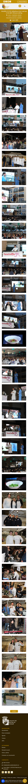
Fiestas (9, 15)
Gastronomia (14, 15)
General (19, 15)
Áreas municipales (6, 733)
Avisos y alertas (5, 752)
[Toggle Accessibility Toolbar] (3, 781)
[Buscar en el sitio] (25, 6)
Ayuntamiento (5, 730)
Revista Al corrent (6, 750)
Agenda (3, 735)
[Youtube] (8, 1)
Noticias (3, 747)
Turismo (3, 738)
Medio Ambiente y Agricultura (11, 17)
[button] (20, 6)
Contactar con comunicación (8, 755)
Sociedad (19, 17)
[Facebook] (4, 1)
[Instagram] (6, 1)
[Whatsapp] (10, 1)
